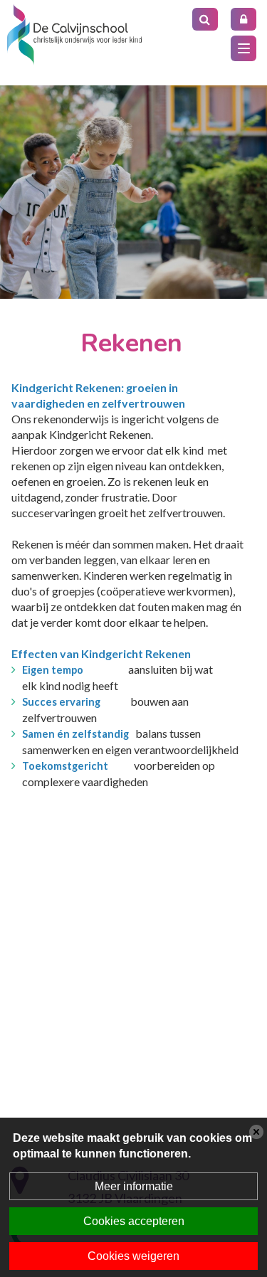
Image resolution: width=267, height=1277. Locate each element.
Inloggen (243, 19)
